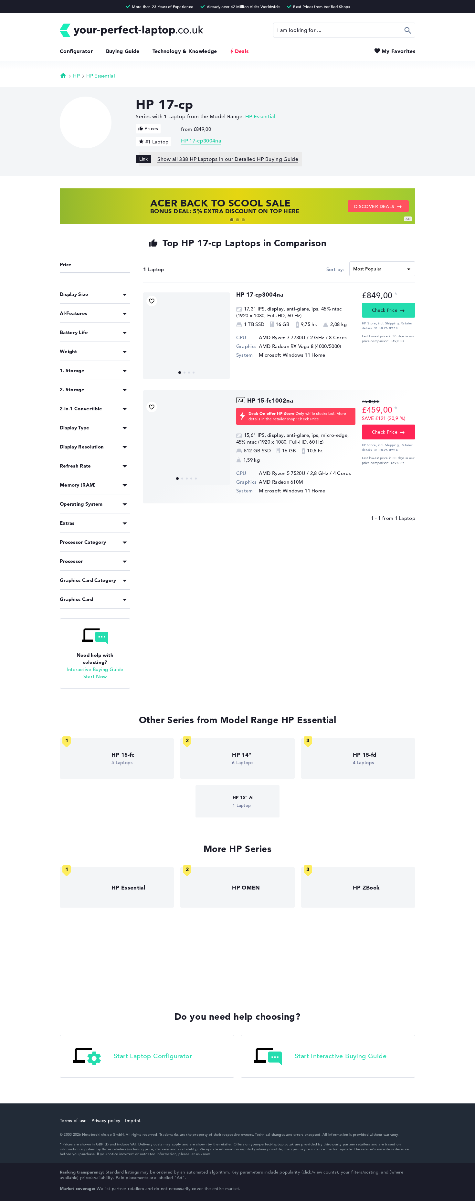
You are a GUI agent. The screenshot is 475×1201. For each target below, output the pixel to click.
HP (76, 76)
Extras (67, 523)
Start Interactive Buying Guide (340, 1056)
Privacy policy (105, 1120)
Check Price (385, 310)
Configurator (76, 51)
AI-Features (73, 313)
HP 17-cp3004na (201, 141)
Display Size (74, 294)
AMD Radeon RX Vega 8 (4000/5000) (300, 346)
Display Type (75, 428)
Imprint (133, 1120)
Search (408, 30)
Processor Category (83, 542)
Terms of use (73, 1120)
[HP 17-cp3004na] (186, 335)
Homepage (63, 75)
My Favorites (398, 51)
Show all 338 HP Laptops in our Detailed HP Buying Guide (227, 159)
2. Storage (72, 389)
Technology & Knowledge (185, 51)
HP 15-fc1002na (270, 400)
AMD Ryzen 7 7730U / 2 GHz (291, 337)
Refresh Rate (75, 466)
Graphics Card (76, 599)
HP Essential (100, 76)
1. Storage (72, 370)
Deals (242, 51)
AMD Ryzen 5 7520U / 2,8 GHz (293, 473)
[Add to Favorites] (151, 301)
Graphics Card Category (88, 580)
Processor (71, 561)
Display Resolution (82, 447)
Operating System (81, 504)
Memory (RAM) (78, 485)
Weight (68, 351)
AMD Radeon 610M (281, 482)
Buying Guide (123, 51)
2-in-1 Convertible (81, 409)
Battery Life (74, 332)
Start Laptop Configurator (153, 1056)
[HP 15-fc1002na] (186, 441)
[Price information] (395, 295)
